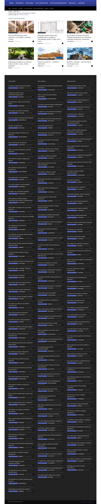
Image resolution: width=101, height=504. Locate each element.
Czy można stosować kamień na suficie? (19, 427)
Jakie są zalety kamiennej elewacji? (48, 389)
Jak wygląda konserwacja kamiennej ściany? (50, 339)
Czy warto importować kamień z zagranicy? (50, 421)
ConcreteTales (22, 144)
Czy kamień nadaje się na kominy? (76, 314)
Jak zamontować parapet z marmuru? (77, 293)
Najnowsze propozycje (88, 502)
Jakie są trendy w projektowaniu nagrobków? (79, 155)
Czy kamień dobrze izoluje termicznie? (78, 329)
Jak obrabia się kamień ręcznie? (76, 300)
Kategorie (29, 3)
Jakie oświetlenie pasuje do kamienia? (77, 403)
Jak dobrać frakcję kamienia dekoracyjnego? (79, 222)
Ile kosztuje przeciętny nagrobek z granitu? (79, 443)
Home (11, 3)
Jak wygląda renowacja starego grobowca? (50, 118)
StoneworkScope (22, 120)
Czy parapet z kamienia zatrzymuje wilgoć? (20, 326)
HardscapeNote (22, 229)
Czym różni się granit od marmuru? (18, 312)
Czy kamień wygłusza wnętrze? (46, 428)
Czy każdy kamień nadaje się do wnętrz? (49, 475)
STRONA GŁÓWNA (23, 14)
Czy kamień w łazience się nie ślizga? (48, 149)
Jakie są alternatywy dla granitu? (17, 142)
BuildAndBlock (22, 220)
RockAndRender (22, 193)
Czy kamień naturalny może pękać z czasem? (50, 238)
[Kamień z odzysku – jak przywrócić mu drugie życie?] (80, 53)
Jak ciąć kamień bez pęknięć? (16, 275)
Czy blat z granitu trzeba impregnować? (78, 100)
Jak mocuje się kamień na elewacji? (48, 263)
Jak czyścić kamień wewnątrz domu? (77, 93)
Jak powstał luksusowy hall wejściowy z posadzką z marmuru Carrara (19, 37)
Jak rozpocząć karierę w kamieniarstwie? (78, 361)
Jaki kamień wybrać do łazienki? (47, 293)
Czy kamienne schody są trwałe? (47, 172)
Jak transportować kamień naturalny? (77, 208)
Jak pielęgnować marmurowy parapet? (19, 489)
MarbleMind (11, 41)
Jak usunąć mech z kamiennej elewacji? (78, 435)
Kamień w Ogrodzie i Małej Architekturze (46, 59)
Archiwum (19, 3)
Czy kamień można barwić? (45, 125)
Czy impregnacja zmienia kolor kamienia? (49, 270)
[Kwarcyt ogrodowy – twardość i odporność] (50, 53)
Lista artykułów (41, 3)
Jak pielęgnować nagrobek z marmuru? (78, 243)
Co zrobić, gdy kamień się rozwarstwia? (49, 374)
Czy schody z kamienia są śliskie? (47, 156)
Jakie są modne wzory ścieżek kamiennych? (79, 139)
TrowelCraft (21, 87)
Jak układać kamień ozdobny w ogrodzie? (79, 419)
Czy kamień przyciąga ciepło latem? (18, 351)
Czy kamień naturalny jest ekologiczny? (49, 381)
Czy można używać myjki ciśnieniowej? (19, 289)
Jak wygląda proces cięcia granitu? (18, 177)
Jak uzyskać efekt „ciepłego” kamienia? (19, 268)
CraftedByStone (70, 41)
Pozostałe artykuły (41, 32)
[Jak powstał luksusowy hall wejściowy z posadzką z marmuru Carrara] (21, 27)
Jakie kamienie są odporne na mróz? (77, 354)
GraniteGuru (70, 65)
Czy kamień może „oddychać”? (76, 114)
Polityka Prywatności (58, 3)
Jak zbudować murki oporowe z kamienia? (49, 286)
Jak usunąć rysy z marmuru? (75, 229)
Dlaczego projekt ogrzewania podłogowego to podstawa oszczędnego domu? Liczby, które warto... (49, 38)
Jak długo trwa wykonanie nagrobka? (18, 191)
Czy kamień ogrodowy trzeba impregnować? (50, 468)
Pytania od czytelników (13, 87)
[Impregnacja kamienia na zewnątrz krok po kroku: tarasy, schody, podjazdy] (21, 53)
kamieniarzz (40, 43)
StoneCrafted (22, 202)
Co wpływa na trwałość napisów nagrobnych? (50, 461)
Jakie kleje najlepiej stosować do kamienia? (50, 222)
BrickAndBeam (22, 162)
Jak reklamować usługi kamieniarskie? (78, 307)
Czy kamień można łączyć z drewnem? (48, 414)
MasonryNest (21, 105)
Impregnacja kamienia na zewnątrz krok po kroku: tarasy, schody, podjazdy (19, 64)
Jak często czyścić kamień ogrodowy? (77, 201)
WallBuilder (21, 238)
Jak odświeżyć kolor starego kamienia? (19, 319)
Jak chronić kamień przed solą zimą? (18, 376)
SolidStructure (41, 65)
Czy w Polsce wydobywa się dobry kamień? (79, 459)
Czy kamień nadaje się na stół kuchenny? (78, 321)
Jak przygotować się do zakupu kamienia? (49, 133)
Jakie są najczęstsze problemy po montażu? (50, 309)
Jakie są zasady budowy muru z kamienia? (20, 402)
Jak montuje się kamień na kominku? (18, 110)
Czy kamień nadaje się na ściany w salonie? (50, 454)
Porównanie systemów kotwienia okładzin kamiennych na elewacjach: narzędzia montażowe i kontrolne (79, 37)
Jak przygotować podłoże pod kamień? (48, 214)
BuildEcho (10, 67)
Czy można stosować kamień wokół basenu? (50, 104)
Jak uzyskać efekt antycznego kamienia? (19, 282)
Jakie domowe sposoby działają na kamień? (20, 296)
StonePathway (22, 211)
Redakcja (72, 3)
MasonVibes (21, 96)
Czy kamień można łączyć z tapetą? (48, 323)
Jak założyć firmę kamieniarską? (76, 236)
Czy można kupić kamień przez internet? (78, 107)
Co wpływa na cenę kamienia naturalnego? (50, 111)
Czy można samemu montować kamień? (19, 86)
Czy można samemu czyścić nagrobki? (19, 184)
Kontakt (81, 3)
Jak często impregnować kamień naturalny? (50, 316)
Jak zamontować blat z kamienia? (76, 187)
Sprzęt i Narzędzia (71, 32)
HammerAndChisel (23, 136)
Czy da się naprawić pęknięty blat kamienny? (21, 118)
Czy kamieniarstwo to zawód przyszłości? (79, 286)
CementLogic (21, 112)
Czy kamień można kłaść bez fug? (76, 86)
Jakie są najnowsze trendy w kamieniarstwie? (21, 261)
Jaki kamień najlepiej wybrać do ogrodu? (78, 194)
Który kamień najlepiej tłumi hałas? (77, 215)
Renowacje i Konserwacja (13, 59)
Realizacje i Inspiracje (13, 32)
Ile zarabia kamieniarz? (73, 180)
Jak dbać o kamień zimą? (15, 125)
